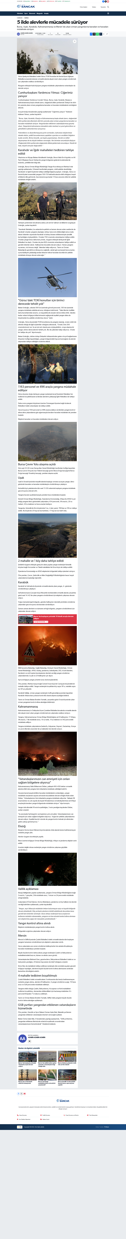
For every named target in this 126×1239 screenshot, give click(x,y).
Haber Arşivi (46, 1119)
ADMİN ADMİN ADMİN (36, 1037)
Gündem (20, 13)
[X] (21, 1093)
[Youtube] (24, 1093)
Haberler (19, 18)
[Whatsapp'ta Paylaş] (97, 34)
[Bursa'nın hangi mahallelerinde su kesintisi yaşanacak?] (47, 1075)
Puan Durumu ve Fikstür (72, 1115)
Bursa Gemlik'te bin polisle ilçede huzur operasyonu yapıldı (66, 1083)
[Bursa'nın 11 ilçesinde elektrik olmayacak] (27, 1075)
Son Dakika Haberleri (24, 1119)
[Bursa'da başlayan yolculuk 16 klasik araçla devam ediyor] (27, 1056)
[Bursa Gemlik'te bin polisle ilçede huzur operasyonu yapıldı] (67, 1075)
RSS (20, 1127)
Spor (26, 13)
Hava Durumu (23, 1115)
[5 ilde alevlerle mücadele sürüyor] (47, 56)
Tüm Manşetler (93, 1115)
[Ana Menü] (108, 13)
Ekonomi (32, 13)
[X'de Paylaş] (94, 34)
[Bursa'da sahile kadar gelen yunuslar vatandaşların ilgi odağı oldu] (47, 1056)
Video (94, 7)
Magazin (40, 13)
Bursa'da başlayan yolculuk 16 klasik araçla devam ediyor (27, 1064)
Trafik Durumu (46, 1115)
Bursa (27, 18)
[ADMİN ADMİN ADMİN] (22, 1038)
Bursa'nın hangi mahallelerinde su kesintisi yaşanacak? (46, 1083)
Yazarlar (103, 7)
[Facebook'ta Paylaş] (91, 34)
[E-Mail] (29, 1041)
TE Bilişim (106, 1127)
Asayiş (46, 13)
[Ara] (108, 7)
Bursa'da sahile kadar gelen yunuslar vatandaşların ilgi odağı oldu (47, 1064)
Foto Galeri (83, 7)
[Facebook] (18, 1093)
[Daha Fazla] (100, 34)
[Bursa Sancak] (26, 7)
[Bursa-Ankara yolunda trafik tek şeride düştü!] (67, 1056)
